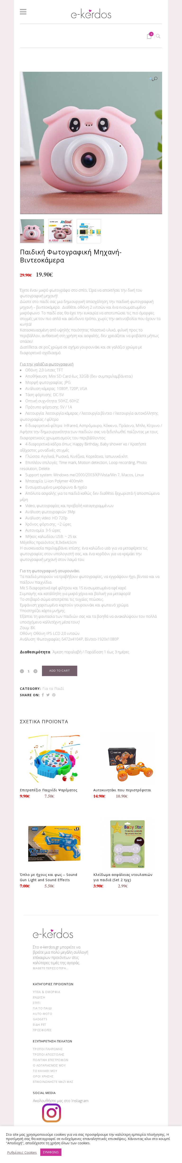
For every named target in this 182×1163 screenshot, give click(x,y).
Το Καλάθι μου (45, 1071)
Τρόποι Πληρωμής (48, 1049)
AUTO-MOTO (42, 1014)
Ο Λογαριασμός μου (49, 1065)
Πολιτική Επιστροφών (50, 1060)
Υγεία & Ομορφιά (46, 992)
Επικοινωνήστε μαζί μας (53, 1082)
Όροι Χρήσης (43, 1076)
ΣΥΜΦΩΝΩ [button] (51, 1152)
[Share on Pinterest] (53, 694)
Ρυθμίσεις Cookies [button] (22, 1152)
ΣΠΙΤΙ (37, 1003)
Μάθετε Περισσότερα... (51, 968)
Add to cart (59, 670)
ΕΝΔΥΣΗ (39, 997)
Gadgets (40, 1019)
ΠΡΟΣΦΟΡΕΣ (42, 1030)
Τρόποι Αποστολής (48, 1055)
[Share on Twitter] (48, 694)
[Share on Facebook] (43, 694)
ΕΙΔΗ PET (39, 1025)
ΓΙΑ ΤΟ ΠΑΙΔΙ (42, 1008)
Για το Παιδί (53, 688)
